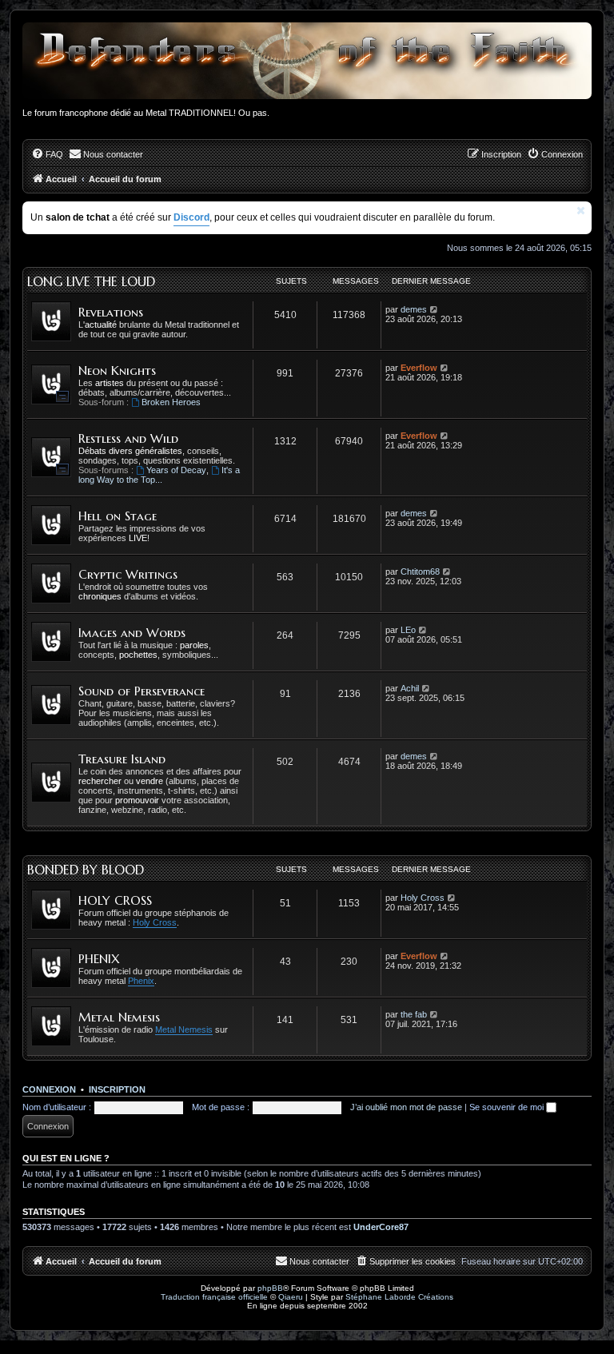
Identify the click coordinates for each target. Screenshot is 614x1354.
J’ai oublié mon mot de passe (406, 1107)
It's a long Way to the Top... (159, 474)
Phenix (141, 981)
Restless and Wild (128, 438)
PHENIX (99, 958)
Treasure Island (121, 759)
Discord (191, 217)
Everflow (419, 367)
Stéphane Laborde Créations (399, 1296)
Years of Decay (176, 470)
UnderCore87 (381, 1227)
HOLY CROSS (115, 900)
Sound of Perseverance (141, 691)
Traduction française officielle (214, 1296)
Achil (410, 688)
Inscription (117, 1089)
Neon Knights (117, 370)
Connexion (49, 1089)
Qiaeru (290, 1296)
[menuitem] (47, 154)
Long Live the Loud (91, 281)
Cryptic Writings (127, 574)
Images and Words (131, 632)
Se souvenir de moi (507, 1107)
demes (414, 309)
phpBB (270, 1288)
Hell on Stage (117, 516)
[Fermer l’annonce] (581, 211)
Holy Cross (155, 922)
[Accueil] (307, 60)
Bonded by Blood (85, 870)
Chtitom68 (420, 571)
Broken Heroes (171, 402)
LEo (408, 630)
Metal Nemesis (119, 1017)
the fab (414, 1014)
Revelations (110, 312)
